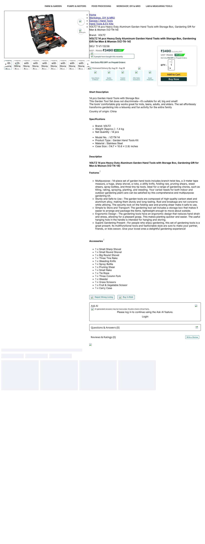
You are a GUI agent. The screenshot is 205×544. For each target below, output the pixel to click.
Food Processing (101, 6)
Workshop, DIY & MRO (128, 6)
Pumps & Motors (76, 6)
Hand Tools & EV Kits (101, 23)
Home (92, 14)
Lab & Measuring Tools (159, 6)
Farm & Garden (53, 6)
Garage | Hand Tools (101, 20)
